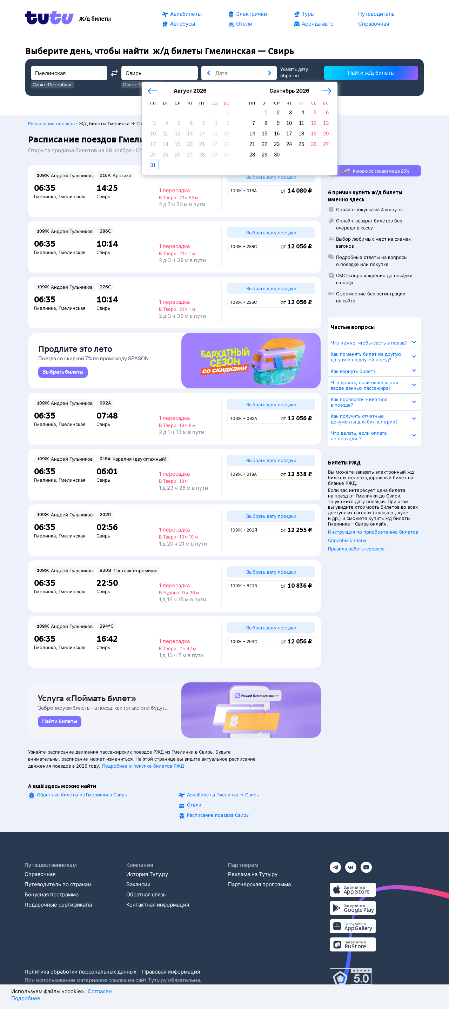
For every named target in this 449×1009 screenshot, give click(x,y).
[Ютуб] (366, 865)
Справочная (40, 874)
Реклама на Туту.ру (252, 874)
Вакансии (138, 884)
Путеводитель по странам (58, 884)
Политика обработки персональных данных (80, 971)
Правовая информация (171, 971)
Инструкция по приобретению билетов (373, 532)
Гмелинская (72, 196)
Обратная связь (146, 894)
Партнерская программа (259, 884)
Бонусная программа (52, 894)
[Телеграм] (335, 865)
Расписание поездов (51, 123)
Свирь (103, 196)
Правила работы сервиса (356, 549)
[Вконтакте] (350, 865)
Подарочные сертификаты (58, 904)
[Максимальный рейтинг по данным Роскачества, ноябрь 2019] (351, 978)
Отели (194, 805)
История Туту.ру (147, 874)
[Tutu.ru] (49, 18)
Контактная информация (157, 904)
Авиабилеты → (223, 794)
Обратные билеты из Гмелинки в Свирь (82, 794)
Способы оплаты (347, 540)
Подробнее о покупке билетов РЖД (143, 766)
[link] (63, 372)
